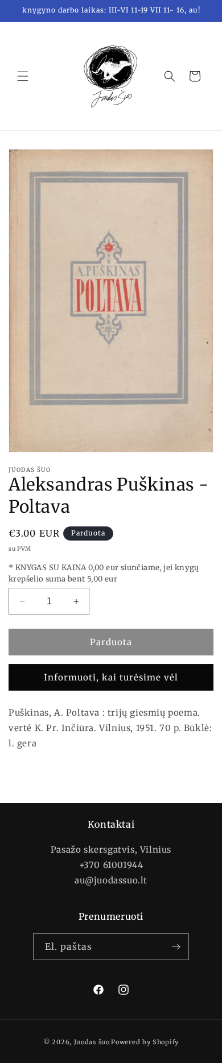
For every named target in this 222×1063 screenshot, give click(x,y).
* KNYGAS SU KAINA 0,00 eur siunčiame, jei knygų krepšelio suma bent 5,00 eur (104, 573)
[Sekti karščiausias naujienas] (175, 946)
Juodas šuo (92, 1042)
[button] (22, 76)
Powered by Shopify (145, 1042)
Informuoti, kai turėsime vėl (111, 677)
